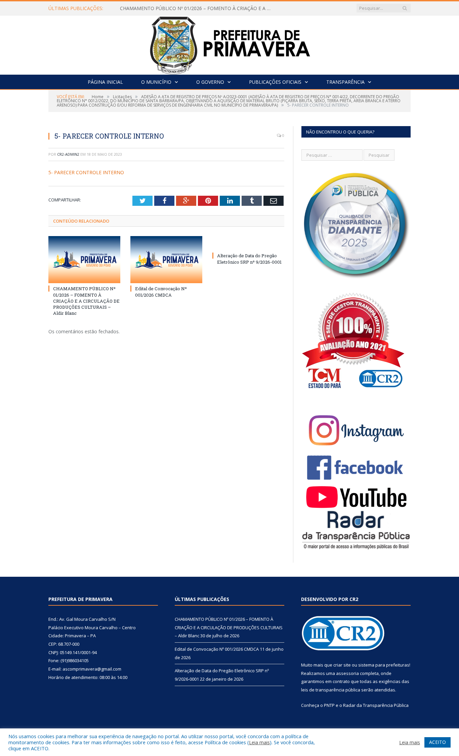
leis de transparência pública (330, 690)
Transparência (345, 82)
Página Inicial (105, 82)
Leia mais (259, 742)
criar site (342, 665)
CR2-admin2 (68, 154)
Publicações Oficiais (275, 82)
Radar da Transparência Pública (376, 705)
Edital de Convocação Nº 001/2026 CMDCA (161, 292)
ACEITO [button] (437, 742)
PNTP (329, 705)
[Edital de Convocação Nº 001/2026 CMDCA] (166, 259)
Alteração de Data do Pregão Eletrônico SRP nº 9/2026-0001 (249, 259)
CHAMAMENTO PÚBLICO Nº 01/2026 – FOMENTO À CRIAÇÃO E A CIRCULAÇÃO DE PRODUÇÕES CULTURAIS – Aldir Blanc (197, 8)
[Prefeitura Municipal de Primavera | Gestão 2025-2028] (230, 43)
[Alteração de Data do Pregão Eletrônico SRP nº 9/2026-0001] (248, 243)
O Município (156, 82)
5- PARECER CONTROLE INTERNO (86, 172)
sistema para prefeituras (383, 665)
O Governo (210, 82)
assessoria (347, 673)
